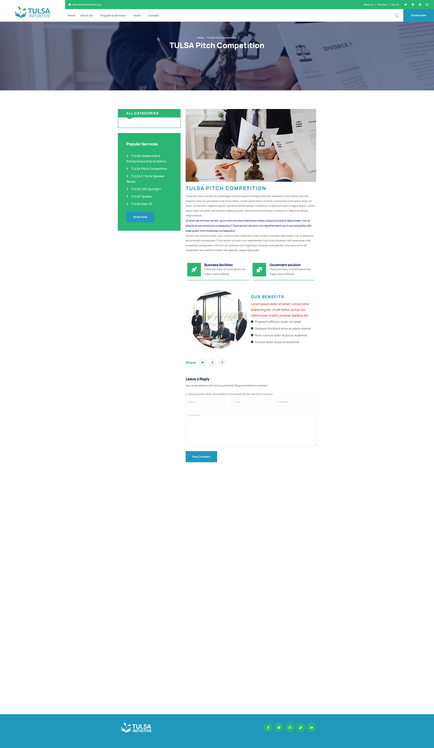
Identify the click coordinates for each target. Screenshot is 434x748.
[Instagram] (289, 727)
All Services (140, 217)
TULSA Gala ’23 (141, 204)
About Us (368, 4)
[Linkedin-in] (311, 727)
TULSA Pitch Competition (148, 169)
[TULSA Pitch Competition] (202, 362)
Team (136, 15)
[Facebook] (412, 4)
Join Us (395, 4)
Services (382, 4)
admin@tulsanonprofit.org (86, 4)
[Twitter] (405, 4)
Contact (153, 15)
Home (71, 15)
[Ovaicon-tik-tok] (300, 727)
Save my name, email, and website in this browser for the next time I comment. (231, 394)
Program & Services (112, 15)
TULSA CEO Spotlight (145, 189)
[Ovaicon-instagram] (427, 4)
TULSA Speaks (141, 196)
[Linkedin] (419, 4)
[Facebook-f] (268, 727)
